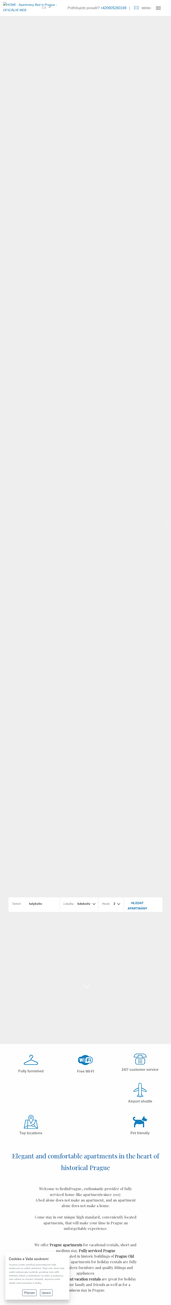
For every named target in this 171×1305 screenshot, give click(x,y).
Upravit (46, 1292)
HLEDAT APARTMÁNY (137, 905)
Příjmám (29, 1292)
